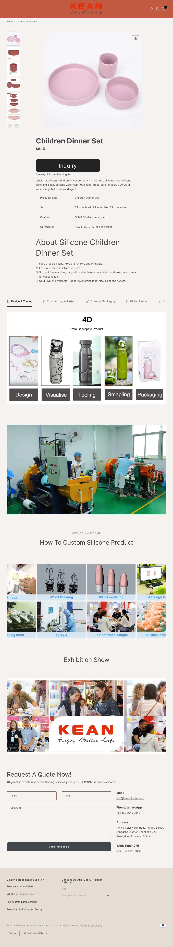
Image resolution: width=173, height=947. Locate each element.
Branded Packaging (103, 301)
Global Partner (139, 301)
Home (10, 21)
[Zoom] (135, 38)
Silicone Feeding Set (59, 174)
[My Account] (157, 9)
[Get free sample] (68, 165)
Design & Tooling (21, 301)
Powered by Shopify (91, 925)
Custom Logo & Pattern (61, 301)
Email (64, 889)
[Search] (151, 9)
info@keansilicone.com (130, 798)
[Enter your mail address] (108, 895)
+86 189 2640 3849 (128, 812)
